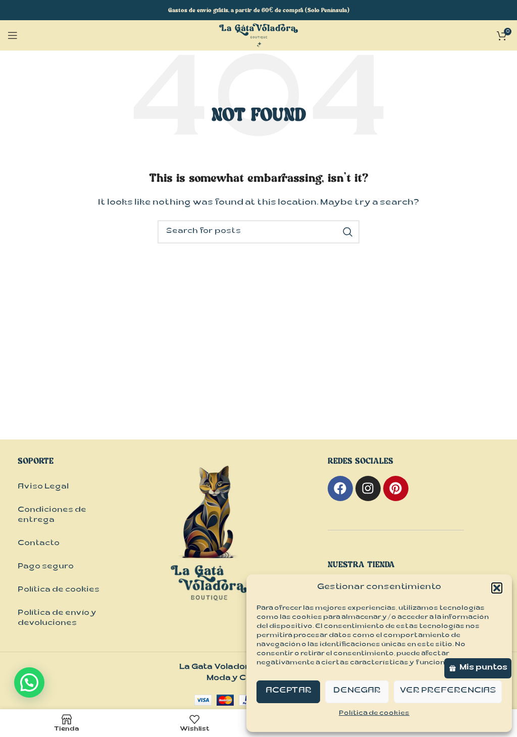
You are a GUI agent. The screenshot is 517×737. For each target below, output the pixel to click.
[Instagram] (368, 488)
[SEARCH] (347, 231)
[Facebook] (340, 488)
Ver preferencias (447, 691)
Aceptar (289, 691)
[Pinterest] (395, 488)
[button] (497, 588)
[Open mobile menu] (13, 35)
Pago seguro (46, 567)
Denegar (357, 691)
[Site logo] (258, 36)
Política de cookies (374, 713)
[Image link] (209, 543)
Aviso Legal (43, 487)
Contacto (39, 543)
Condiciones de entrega (52, 515)
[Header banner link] (258, 10)
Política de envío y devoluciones (57, 618)
